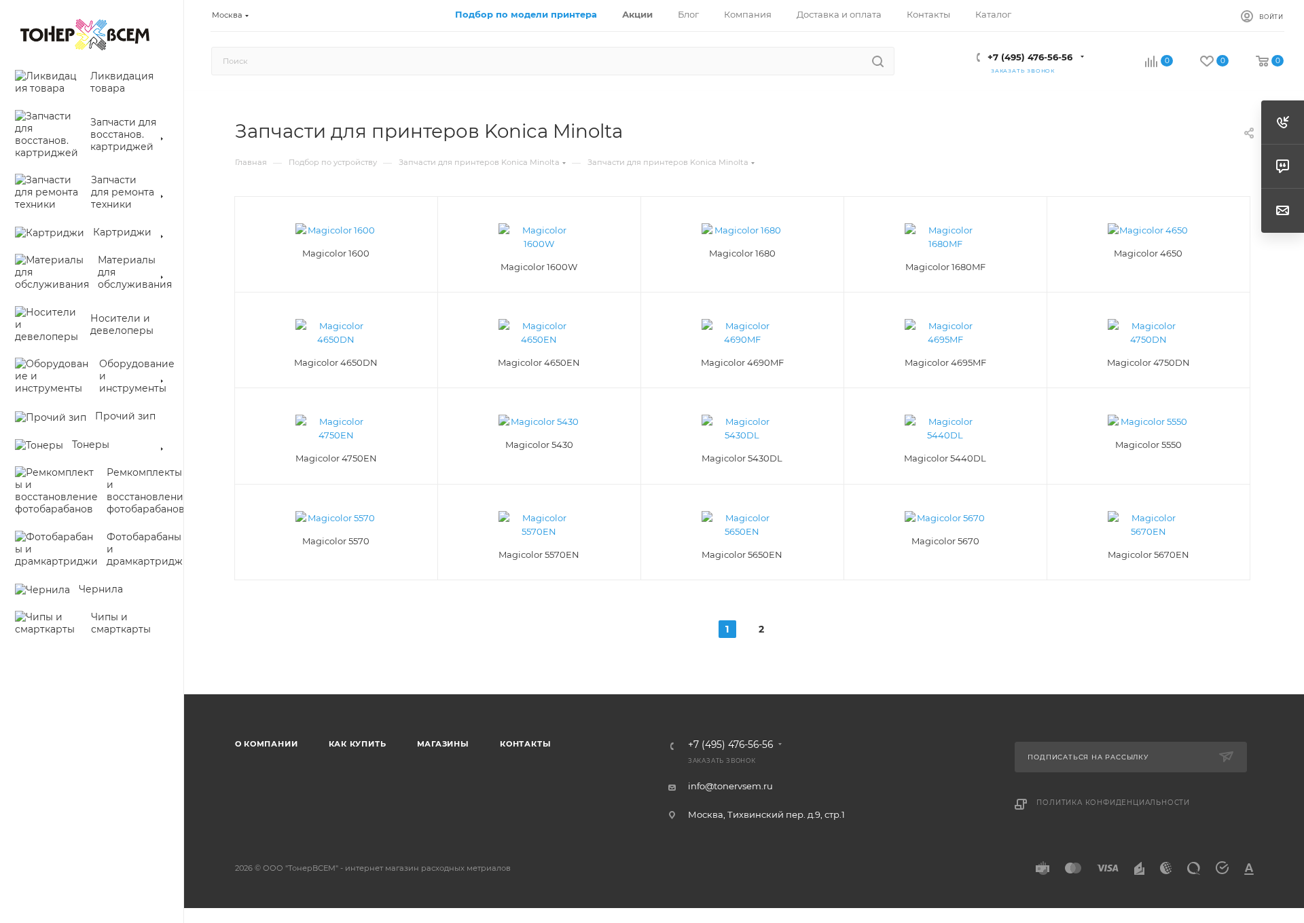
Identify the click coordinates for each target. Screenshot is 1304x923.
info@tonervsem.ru (730, 785)
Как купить (357, 744)
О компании (266, 744)
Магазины (443, 744)
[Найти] (877, 61)
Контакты (525, 744)
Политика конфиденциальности (1113, 802)
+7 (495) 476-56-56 (1030, 57)
